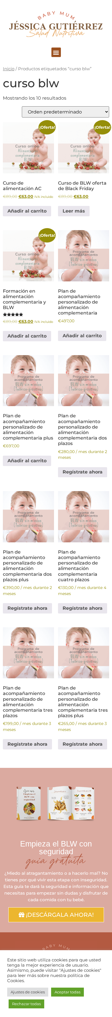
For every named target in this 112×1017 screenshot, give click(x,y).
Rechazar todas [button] (26, 1003)
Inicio (8, 68)
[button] (56, 52)
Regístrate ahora (83, 472)
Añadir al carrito (27, 211)
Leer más (74, 211)
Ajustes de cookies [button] (28, 992)
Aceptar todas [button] (67, 992)
